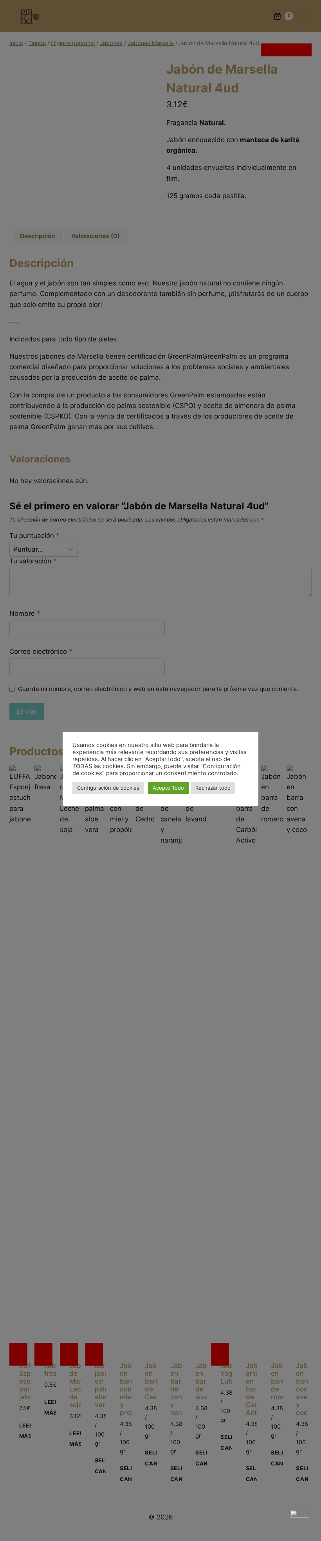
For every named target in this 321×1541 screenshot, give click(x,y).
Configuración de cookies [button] (108, 788)
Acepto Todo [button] (168, 788)
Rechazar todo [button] (213, 788)
